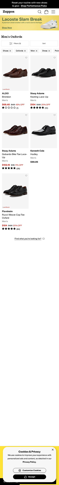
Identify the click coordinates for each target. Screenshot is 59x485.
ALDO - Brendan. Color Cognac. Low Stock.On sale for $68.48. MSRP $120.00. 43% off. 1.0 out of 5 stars (15, 82)
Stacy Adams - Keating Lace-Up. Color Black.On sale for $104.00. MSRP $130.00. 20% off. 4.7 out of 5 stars (43, 82)
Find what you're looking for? (28, 238)
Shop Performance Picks (34, 5)
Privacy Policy (29, 462)
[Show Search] (39, 12)
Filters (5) (17, 43)
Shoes (5, 51)
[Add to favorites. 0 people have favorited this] (26, 57)
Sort (44, 43)
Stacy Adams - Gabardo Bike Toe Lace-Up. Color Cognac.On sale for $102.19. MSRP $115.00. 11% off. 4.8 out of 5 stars (15, 141)
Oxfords (19, 51)
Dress (44, 51)
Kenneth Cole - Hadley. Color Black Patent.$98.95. (43, 141)
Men (33, 51)
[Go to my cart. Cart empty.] (46, 12)
